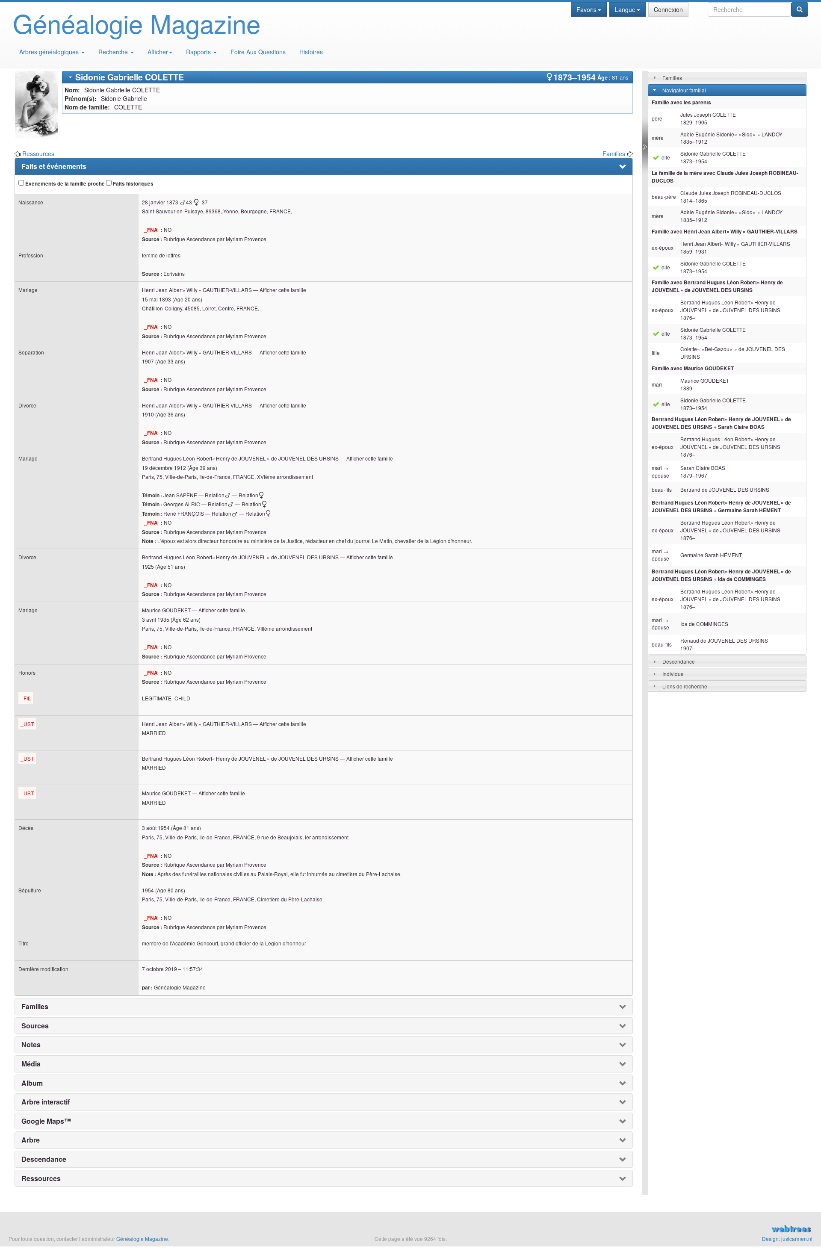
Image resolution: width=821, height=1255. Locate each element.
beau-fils (662, 489)
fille (656, 352)
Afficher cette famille (283, 289)
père (657, 118)
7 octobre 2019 (159, 968)
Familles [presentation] (34, 1006)
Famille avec (724, 231)
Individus (672, 673)
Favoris (586, 9)
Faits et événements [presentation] (53, 166)
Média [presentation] (31, 1064)
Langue (625, 9)
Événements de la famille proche (64, 183)
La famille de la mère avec (725, 176)
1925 (148, 566)
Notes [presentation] (31, 1044)
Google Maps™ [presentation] (46, 1121)
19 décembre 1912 (164, 467)
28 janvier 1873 (160, 202)
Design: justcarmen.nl (787, 1238)
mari (657, 384)
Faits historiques (133, 183)
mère (658, 137)
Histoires (311, 51)
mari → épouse (660, 471)
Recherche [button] (114, 51)
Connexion (668, 9)
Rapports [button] (199, 51)
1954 (148, 890)
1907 (148, 361)
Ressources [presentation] (41, 1178)
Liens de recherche (684, 686)
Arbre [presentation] (30, 1140)
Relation (214, 495)
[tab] (347, 77)
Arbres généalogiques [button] (49, 51)
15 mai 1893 (156, 299)
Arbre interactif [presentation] (45, 1102)
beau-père (664, 196)
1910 (148, 414)
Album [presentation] (32, 1083)
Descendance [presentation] (43, 1159)
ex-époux (662, 247)
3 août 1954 (156, 827)
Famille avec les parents (681, 102)
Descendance (678, 661)
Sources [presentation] (35, 1026)
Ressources (38, 153)
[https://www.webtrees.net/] (684, 1230)
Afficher (158, 51)
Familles (613, 153)
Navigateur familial (684, 90)
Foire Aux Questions (258, 51)
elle (665, 157)
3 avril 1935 (155, 619)
